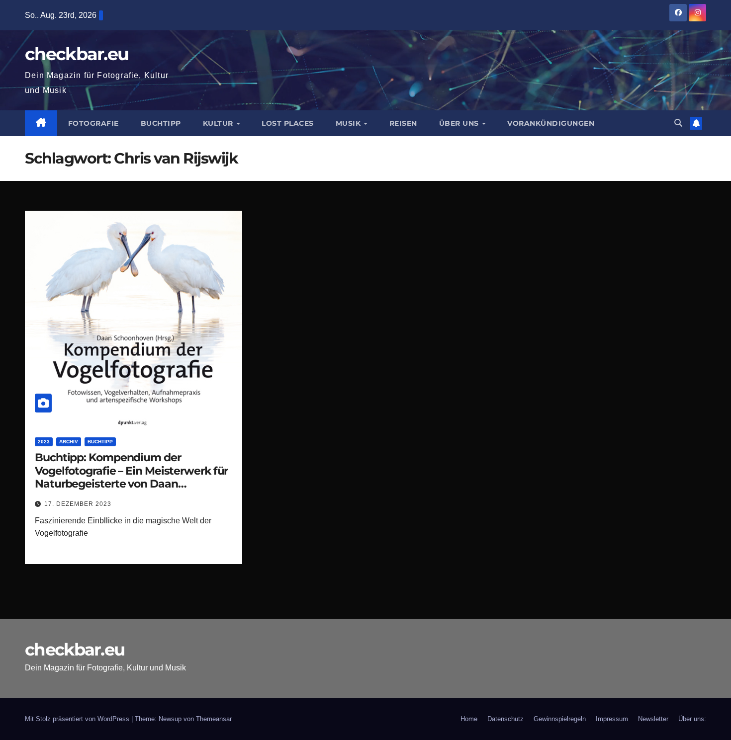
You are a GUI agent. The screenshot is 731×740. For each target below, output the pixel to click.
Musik (349, 123)
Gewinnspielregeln (560, 719)
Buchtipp (161, 123)
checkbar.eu (76, 54)
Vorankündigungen (550, 123)
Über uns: (692, 719)
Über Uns (460, 123)
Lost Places (288, 123)
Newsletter (653, 719)
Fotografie (93, 123)
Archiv (68, 441)
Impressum (612, 719)
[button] (678, 123)
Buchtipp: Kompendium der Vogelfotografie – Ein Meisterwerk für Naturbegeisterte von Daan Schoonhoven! (131, 477)
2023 (44, 441)
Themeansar (214, 719)
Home (468, 719)
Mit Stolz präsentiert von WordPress (78, 719)
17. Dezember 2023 (77, 503)
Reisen (403, 123)
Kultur (219, 123)
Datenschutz (505, 719)
